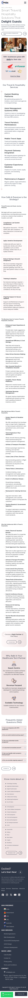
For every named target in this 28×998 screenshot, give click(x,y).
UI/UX (8, 825)
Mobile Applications (9, 934)
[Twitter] (11, 894)
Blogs (3, 890)
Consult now (12, 642)
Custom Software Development (14, 809)
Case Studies (7, 955)
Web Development (9, 937)
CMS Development (11, 814)
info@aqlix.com (10, 972)
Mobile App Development (12, 799)
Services (8, 888)
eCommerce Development (12, 845)
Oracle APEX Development (11, 940)
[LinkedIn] (19, 894)
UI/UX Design (8, 944)
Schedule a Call (11, 852)
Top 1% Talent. (10, 802)
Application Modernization (12, 786)
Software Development (11, 947)
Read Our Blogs (15, 76)
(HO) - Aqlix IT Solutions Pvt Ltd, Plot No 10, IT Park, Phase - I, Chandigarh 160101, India (15, 977)
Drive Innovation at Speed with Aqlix (10, 34)
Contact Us (6, 768)
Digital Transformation (12, 789)
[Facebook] (2, 894)
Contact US (21, 994)
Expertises (15, 888)
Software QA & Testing (12, 796)
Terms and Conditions (10, 965)
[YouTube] (15, 894)
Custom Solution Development (13, 791)
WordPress (9, 842)
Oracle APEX (9, 829)
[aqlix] (4, 2)
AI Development (10, 806)
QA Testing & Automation (12, 822)
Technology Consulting (12, 783)
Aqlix (9, 59)
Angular (8, 840)
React (8, 834)
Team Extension (10, 794)
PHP (8, 848)
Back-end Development (12, 820)
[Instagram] (7, 894)
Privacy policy (8, 961)
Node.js (8, 832)
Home (3, 888)
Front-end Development (12, 817)
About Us (22, 888)
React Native (9, 837)
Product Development (11, 812)
